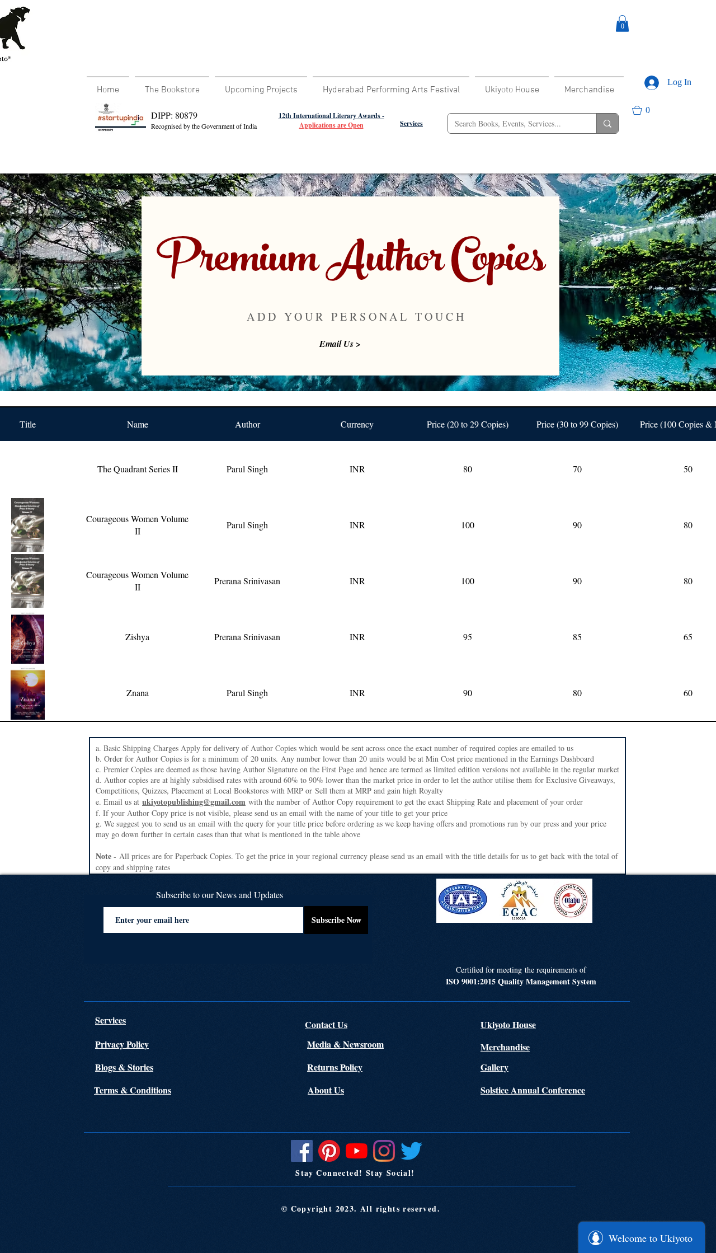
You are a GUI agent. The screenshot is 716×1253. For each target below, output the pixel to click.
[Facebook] (302, 1151)
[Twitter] (411, 1151)
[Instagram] (384, 1151)
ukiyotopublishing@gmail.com (194, 802)
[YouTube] (357, 1151)
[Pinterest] (329, 1151)
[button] (622, 23)
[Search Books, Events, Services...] (607, 123)
